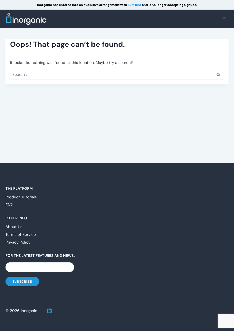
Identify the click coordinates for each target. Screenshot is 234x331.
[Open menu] (224, 18)
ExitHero (134, 5)
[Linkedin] (49, 310)
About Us (13, 226)
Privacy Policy (17, 242)
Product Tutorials (21, 197)
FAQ (9, 204)
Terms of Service (20, 234)
